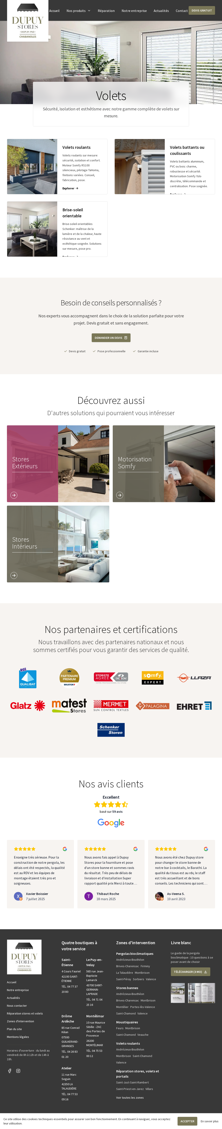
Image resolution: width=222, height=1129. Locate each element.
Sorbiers (138, 979)
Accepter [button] (187, 1121)
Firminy (145, 966)
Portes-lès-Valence (142, 1007)
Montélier (122, 1007)
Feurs (120, 1028)
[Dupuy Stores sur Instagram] (18, 1070)
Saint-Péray (123, 979)
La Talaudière (124, 973)
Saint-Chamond (126, 1013)
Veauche (143, 1035)
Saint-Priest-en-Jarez (130, 1089)
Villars (149, 1089)
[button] (202, 10)
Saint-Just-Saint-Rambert (132, 1082)
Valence (151, 979)
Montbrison (142, 973)
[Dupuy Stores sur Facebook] (9, 1070)
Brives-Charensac (127, 966)
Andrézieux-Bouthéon (130, 960)
